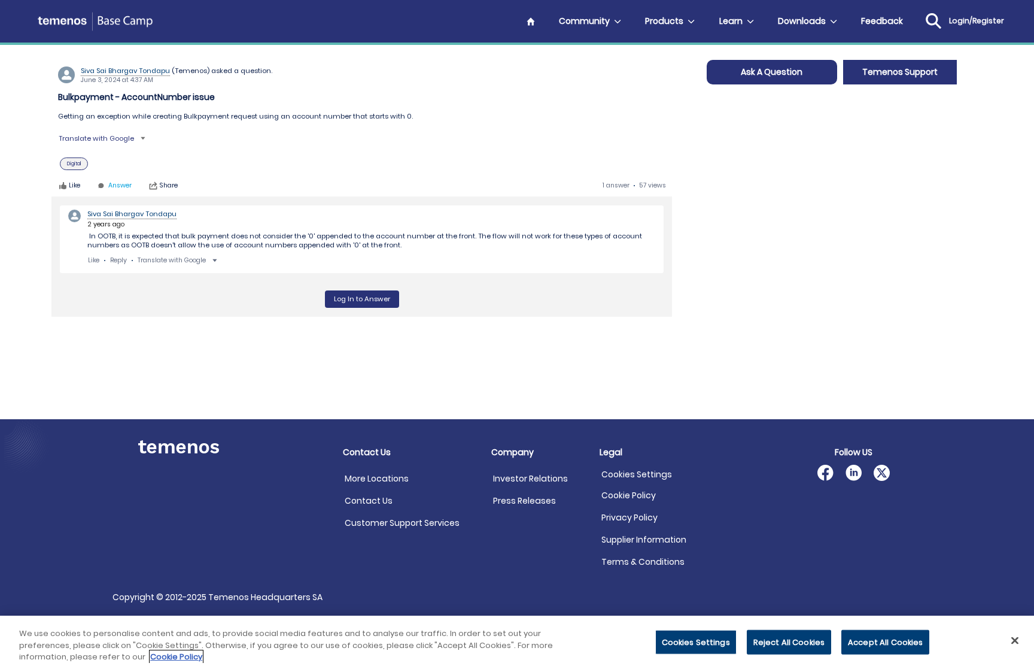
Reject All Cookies (789, 641)
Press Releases (524, 501)
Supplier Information (643, 540)
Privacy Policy (629, 517)
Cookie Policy (628, 495)
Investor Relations (530, 479)
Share (169, 185)
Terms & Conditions (643, 562)
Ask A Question (771, 72)
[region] (517, 642)
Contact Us (369, 501)
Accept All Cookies (885, 641)
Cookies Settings (636, 475)
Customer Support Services (402, 523)
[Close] (1015, 640)
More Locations (377, 479)
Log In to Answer (362, 299)
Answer (120, 186)
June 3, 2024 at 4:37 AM (117, 79)
